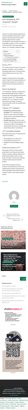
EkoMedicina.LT (7, 2)
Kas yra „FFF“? (7, 53)
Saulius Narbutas (19, 402)
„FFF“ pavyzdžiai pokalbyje (10, 59)
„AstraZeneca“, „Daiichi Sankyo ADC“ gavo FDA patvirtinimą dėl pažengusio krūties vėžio (13, 243)
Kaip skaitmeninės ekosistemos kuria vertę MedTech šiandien (13, 265)
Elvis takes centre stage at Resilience (11, 293)
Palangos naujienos (10, 408)
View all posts (14, 206)
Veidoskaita (13, 404)
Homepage (4, 10)
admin (5, 26)
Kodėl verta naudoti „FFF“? (10, 60)
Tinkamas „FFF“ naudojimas (13, 57)
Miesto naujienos (10, 402)
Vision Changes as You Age (9, 286)
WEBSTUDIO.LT (9, 388)
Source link (5, 181)
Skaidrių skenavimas (13, 400)
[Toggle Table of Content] (17, 51)
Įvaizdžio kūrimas (4, 404)
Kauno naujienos (15, 406)
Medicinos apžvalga (13, 10)
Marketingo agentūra (10, 398)
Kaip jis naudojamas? (9, 55)
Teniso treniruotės (21, 404)
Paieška (4, 276)
